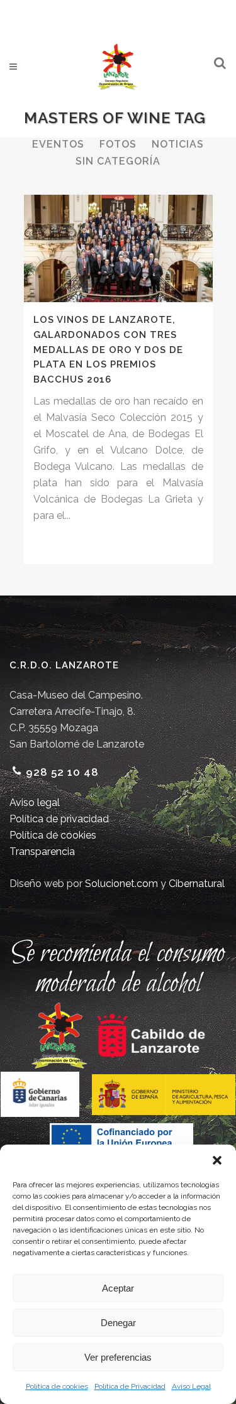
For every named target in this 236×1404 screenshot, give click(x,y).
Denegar (118, 1322)
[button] (217, 1160)
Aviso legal (34, 802)
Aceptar (118, 1288)
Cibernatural (197, 884)
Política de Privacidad (130, 1386)
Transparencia (42, 851)
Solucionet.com (121, 884)
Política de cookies (57, 1386)
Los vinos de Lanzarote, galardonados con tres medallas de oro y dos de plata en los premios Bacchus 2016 (108, 349)
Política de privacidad (59, 819)
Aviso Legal (191, 1386)
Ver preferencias (118, 1357)
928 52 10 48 (62, 772)
